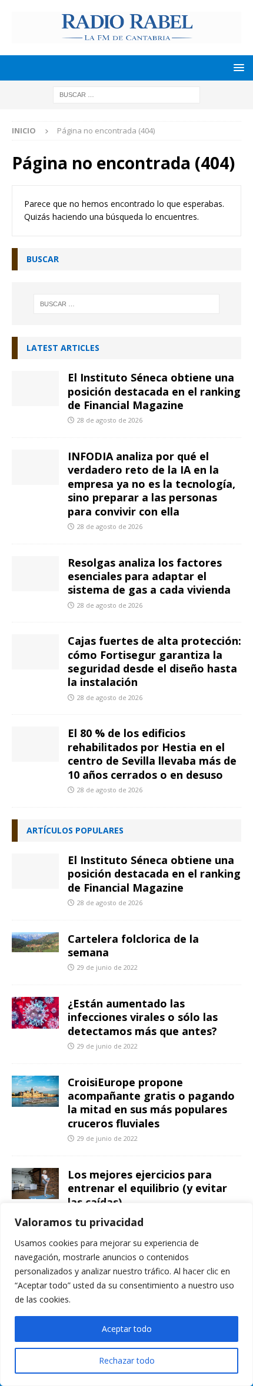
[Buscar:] (126, 93)
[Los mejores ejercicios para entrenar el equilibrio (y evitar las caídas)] (35, 1183)
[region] (126, 1294)
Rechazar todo (127, 1360)
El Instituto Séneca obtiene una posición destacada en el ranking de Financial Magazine (154, 391)
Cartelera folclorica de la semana (133, 945)
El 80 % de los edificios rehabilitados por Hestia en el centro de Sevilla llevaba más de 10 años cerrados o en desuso (152, 753)
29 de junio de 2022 (107, 967)
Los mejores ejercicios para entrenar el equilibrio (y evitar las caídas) (147, 1188)
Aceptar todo (127, 1328)
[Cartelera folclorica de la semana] (35, 942)
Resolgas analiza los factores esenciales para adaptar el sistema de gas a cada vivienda (149, 576)
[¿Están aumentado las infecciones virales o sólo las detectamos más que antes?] (35, 1013)
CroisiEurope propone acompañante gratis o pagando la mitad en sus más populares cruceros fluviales (151, 1102)
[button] (237, 67)
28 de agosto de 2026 (109, 420)
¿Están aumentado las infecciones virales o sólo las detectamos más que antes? (143, 1017)
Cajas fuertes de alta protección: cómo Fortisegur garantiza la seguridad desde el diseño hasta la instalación (154, 661)
